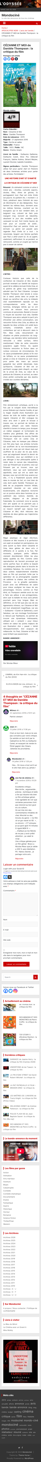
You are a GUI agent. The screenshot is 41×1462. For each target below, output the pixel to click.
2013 (4, 1400)
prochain (12, 1429)
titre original (17, 1435)
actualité (5, 1404)
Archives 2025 (9, 1240)
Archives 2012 (9, 1280)
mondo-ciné (31, 1420)
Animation (7, 1176)
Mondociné (11, 15)
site (30, 1432)
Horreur (6, 1212)
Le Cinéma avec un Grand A (14, 1327)
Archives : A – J (9, 1289)
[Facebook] (5, 58)
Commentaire (9, 891)
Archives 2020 (9, 1255)
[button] (14, 1380)
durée (13, 1417)
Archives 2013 (9, 1277)
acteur (9, 1400)
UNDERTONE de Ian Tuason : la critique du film (20, 1362)
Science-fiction (9, 1218)
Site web (6, 940)
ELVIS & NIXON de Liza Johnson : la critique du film (21, 685)
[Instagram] (15, 991)
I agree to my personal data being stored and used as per (20, 872)
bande (5, 1407)
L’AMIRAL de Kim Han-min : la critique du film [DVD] (21, 675)
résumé (17, 1432)
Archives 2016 (9, 1268)
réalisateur (7, 1432)
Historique (7, 1209)
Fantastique (8, 1203)
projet (30, 1429)
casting (17, 1411)
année (27, 1404)
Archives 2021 (9, 1252)
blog (30, 1407)
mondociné (10, 1425)
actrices (26, 1400)
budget (10, 1412)
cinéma (27, 1411)
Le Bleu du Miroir (10, 1324)
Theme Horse (24, 1455)
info (8, 1421)
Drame (6, 1200)
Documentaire (9, 1197)
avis (33, 1403)
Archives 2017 (9, 1265)
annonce (19, 1403)
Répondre (14, 721)
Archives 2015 (9, 1271)
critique (6, 1416)
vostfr (3, 1438)
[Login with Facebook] (5, 877)
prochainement (21, 1429)
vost (33, 1435)
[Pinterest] (12, 58)
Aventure (7, 1182)
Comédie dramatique (12, 1194)
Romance (7, 1215)
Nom (5, 920)
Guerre (6, 1206)
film (19, 1416)
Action (6, 1172)
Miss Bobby (8, 1330)
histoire (31, 1416)
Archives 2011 (9, 1283)
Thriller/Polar (8, 1221)
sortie (10, 1435)
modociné (17, 1420)
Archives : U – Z (9, 1295)
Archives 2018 (9, 1262)
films (24, 1417)
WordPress (29, 1458)
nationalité (23, 1425)
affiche (11, 1404)
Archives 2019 (9, 1259)
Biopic (5, 1185)
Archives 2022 (9, 1249)
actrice (21, 1400)
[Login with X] (10, 877)
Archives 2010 (9, 1286)
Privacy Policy (7, 873)
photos (5, 1428)
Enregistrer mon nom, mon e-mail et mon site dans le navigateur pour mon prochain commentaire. (20, 955)
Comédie (7, 1191)
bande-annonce (18, 1407)
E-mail (6, 930)
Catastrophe (8, 1188)
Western (6, 1224)
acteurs (15, 1400)
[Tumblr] (16, 58)
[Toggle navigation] (4, 23)
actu (31, 1400)
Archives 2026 (9, 1237)
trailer (24, 1435)
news (29, 1425)
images (4, 1421)
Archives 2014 (9, 1274)
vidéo (29, 1435)
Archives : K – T (9, 1292)
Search (35, 977)
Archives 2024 (9, 1243)
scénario (25, 1432)
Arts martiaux (9, 1179)
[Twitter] (8, 58)
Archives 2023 (9, 1246)
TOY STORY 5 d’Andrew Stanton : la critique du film (28, 1026)
